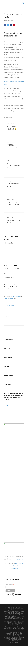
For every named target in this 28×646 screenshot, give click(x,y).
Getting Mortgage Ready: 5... (14, 165)
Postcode (6, 366)
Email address (7, 384)
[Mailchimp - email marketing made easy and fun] (14, 594)
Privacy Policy (16, 296)
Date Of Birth (7, 348)
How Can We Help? (8, 375)
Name (6, 265)
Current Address (8, 357)
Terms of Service (8, 298)
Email (16, 265)
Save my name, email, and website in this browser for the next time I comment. (13, 286)
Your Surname (7, 330)
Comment (6, 239)
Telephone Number (8, 339)
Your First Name (8, 321)
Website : (6, 274)
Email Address (10, 584)
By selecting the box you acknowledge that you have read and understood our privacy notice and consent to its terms (13, 396)
